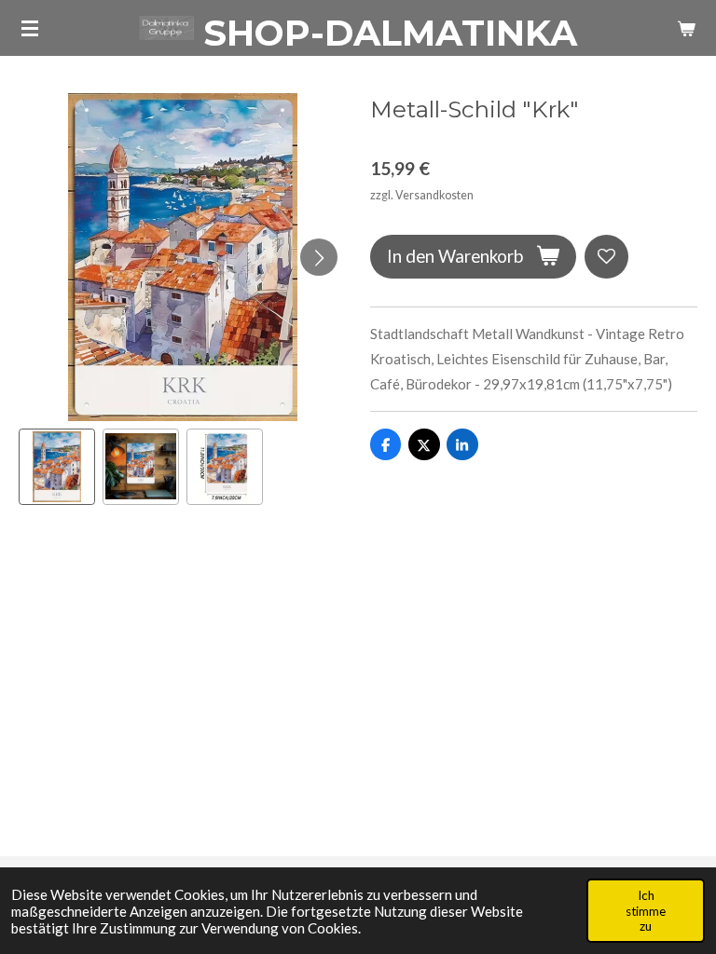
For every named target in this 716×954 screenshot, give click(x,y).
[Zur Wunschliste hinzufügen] (606, 257)
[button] (57, 467)
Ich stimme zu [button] (646, 910)
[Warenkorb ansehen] (686, 28)
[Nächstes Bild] (318, 257)
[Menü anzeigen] (29, 28)
